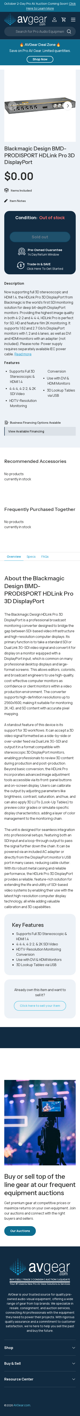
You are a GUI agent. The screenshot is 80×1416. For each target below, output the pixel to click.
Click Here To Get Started (45, 266)
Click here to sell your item (40, 1006)
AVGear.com (21, 1405)
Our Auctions (20, 1231)
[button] (63, 19)
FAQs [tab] (45, 556)
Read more (23, 354)
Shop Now (40, 59)
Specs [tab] (31, 556)
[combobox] (40, 31)
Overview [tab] (14, 556)
